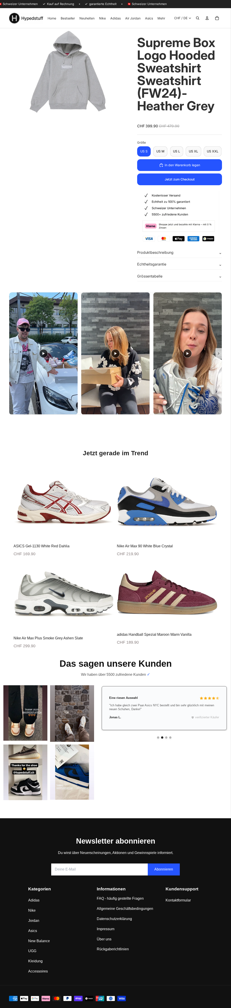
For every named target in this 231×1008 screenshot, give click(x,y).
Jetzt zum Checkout (180, 179)
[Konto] (207, 18)
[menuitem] (161, 18)
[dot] (158, 737)
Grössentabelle (149, 276)
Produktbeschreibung (155, 252)
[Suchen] (198, 18)
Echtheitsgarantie (151, 264)
